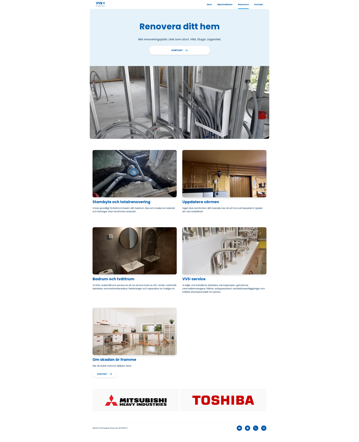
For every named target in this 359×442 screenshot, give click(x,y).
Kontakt (258, 4)
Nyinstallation (225, 4)
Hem (209, 4)
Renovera (243, 4)
